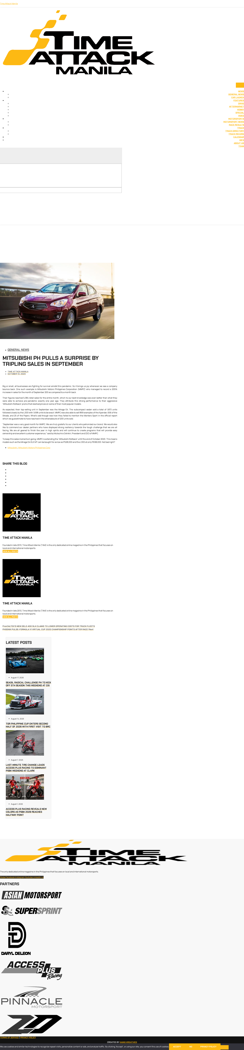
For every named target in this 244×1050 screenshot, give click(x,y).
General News (236, 94)
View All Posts (10, 551)
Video (241, 115)
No (190, 1046)
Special (239, 112)
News (241, 91)
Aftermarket (236, 106)
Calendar (238, 137)
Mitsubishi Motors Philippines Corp (34, 447)
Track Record (236, 134)
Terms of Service (9, 1037)
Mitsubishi (12, 447)
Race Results (236, 124)
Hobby (240, 109)
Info (241, 140)
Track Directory (234, 131)
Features (238, 100)
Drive (241, 103)
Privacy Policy (28, 1037)
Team (241, 146)
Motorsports (236, 118)
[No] (224, 1047)
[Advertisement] (122, 243)
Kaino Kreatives (128, 1042)
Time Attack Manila (9, 3)
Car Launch (237, 97)
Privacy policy (208, 1046)
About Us (239, 143)
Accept (177, 1046)
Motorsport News (233, 121)
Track (240, 128)
